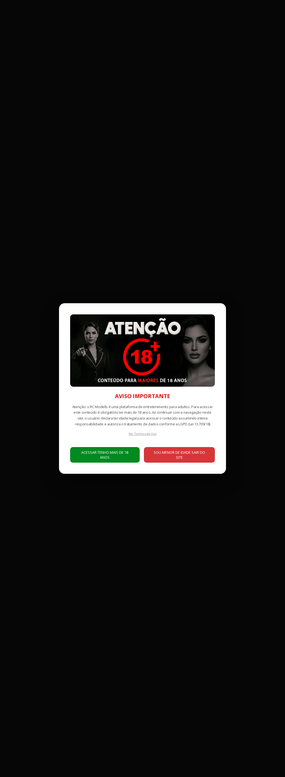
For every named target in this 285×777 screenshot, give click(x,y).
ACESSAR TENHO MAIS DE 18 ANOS (104, 455)
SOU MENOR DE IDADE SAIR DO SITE (179, 455)
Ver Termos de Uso (143, 433)
